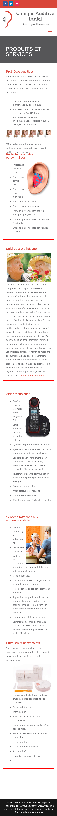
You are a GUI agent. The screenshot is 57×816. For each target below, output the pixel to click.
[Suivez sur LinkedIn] (11, 3)
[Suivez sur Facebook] (5, 3)
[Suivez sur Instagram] (17, 3)
